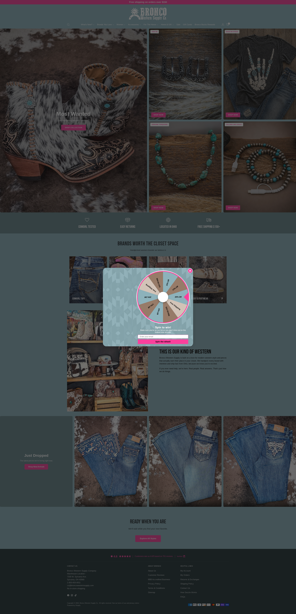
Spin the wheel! (163, 342)
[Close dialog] (190, 271)
